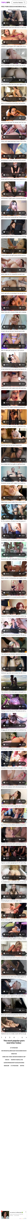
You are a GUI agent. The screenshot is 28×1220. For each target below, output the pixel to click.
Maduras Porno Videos (14, 9)
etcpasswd (14, 1048)
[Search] (24, 2)
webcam (6, 1065)
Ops (5, 2)
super (22, 1065)
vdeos (7, 1059)
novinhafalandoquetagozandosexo (14, 1051)
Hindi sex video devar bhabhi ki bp (14, 1056)
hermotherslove (17, 1059)
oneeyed (14, 1053)
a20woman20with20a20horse (14, 1062)
